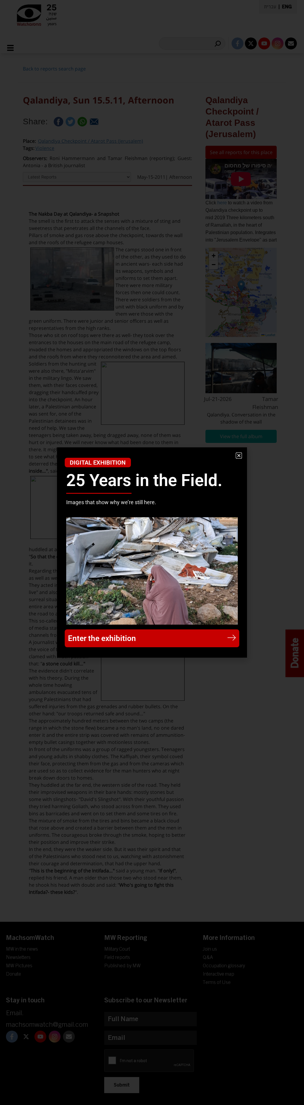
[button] (239, 455)
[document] (152, 552)
